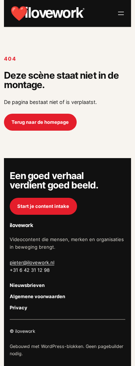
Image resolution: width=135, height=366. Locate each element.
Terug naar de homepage (40, 122)
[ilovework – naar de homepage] (47, 13)
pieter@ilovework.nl (32, 262)
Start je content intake (43, 206)
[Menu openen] (121, 13)
